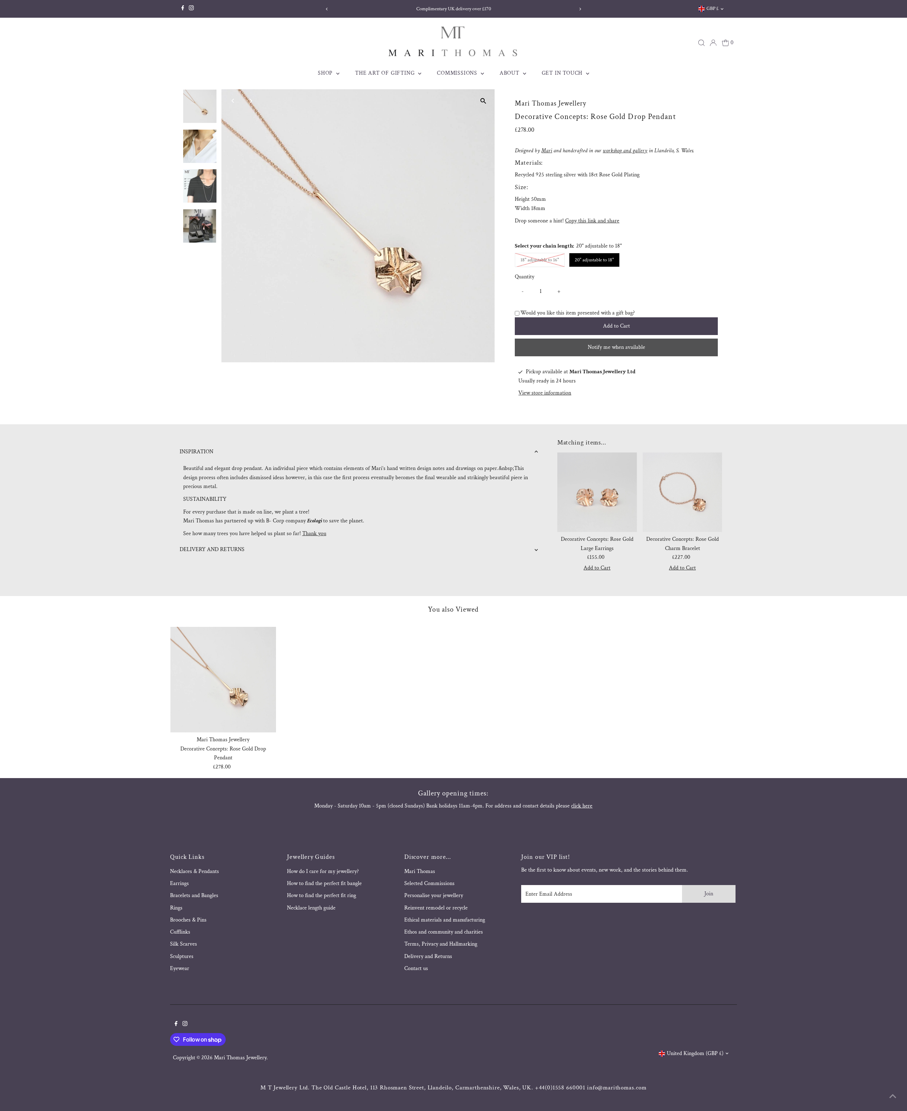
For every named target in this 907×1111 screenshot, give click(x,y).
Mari (546, 150)
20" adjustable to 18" (594, 260)
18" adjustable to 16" (542, 259)
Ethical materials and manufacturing (444, 920)
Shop (326, 73)
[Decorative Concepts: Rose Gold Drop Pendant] (223, 679)
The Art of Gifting (385, 73)
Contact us (416, 968)
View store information (544, 393)
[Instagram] (191, 8)
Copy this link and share (592, 221)
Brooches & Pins (188, 920)
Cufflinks (180, 932)
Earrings (179, 883)
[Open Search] (701, 43)
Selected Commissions (429, 883)
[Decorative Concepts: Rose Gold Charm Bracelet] (682, 492)
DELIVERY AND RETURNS (212, 549)
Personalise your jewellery (433, 895)
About (510, 73)
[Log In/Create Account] (713, 43)
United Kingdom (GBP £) (695, 1053)
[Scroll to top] (893, 1097)
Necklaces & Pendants (194, 871)
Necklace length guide (311, 908)
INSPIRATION (196, 451)
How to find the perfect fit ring (321, 895)
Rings (176, 908)
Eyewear (179, 968)
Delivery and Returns (428, 956)
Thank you (314, 533)
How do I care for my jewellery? (323, 871)
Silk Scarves (183, 944)
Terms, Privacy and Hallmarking (440, 944)
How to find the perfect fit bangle (324, 883)
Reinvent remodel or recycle (436, 908)
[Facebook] (183, 8)
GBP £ (712, 8)
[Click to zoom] (483, 101)
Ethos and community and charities (443, 932)
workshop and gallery (625, 150)
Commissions (458, 73)
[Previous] (327, 9)
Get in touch (563, 73)
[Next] (580, 9)
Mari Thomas (419, 871)
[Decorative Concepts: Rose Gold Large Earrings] (597, 492)
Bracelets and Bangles (194, 895)
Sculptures (181, 956)
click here (581, 806)
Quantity (524, 276)
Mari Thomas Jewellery (240, 1057)
